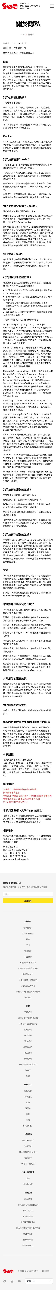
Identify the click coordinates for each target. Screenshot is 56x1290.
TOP (22, 35)
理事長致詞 (28, 928)
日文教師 (28, 957)
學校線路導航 (28, 1245)
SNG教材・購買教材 (28, 1164)
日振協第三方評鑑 (28, 986)
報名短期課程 (28, 1216)
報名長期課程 (28, 1210)
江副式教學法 (28, 933)
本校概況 (28, 921)
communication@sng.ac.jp (16, 859)
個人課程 (28, 1053)
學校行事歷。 (28, 1126)
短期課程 (28, 1029)
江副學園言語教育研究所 (28, 968)
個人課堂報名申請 (28, 1222)
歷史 (28, 939)
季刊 (28, 1114)
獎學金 (28, 1108)
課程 (28, 1006)
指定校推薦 (28, 1184)
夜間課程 (28, 1035)
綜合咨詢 (28, 1199)
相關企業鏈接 (28, 1239)
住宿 (28, 1102)
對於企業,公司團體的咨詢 (28, 1205)
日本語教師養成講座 (28, 962)
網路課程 (28, 1059)
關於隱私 (31, 34)
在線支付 (28, 1158)
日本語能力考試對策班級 (28, 1018)
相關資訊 (28, 1096)
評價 (28, 1120)
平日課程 (28, 1012)
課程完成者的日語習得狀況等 (28, 991)
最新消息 (28, 997)
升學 (28, 1178)
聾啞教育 (28, 951)
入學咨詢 (28, 1134)
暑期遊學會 (28, 1047)
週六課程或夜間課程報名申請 (28, 1228)
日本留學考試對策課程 (28, 1024)
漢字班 (28, 1070)
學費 (28, 1076)
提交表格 (28, 901)
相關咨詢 (28, 1192)
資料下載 (28, 1146)
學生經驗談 (28, 1091)
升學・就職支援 (28, 1172)
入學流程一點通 (28, 1140)
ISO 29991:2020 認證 (28, 980)
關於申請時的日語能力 (28, 1064)
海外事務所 (28, 1234)
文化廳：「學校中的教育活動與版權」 (21, 789)
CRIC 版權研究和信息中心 (15, 802)
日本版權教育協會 (11, 792)
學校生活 (28, 1084)
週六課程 (28, 1041)
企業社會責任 (28, 974)
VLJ (28, 945)
